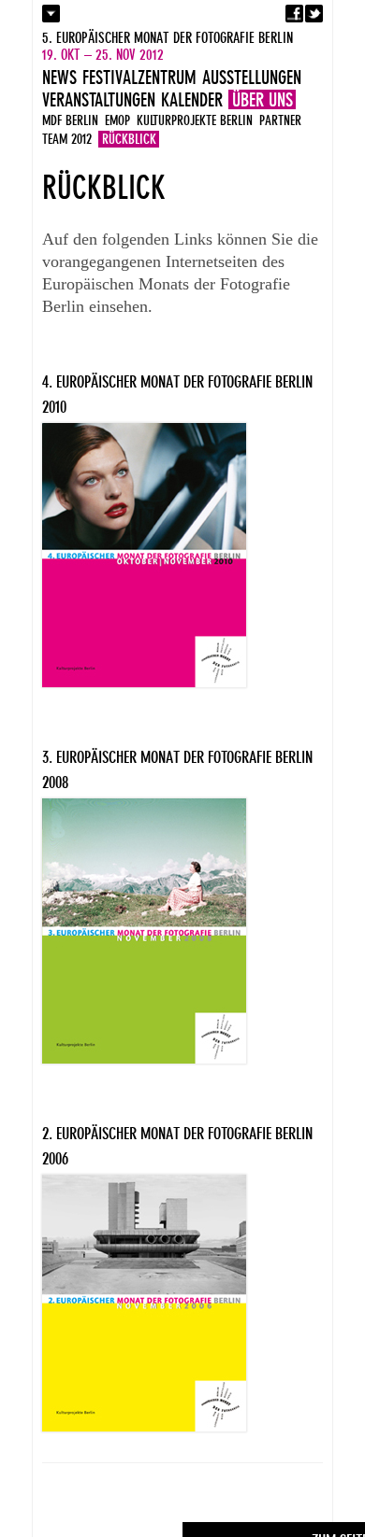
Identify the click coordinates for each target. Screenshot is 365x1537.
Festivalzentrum (139, 77)
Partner (280, 120)
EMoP (117, 120)
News (59, 77)
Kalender (192, 100)
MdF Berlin (70, 120)
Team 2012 (67, 139)
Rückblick (129, 139)
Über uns (262, 100)
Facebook (294, 13)
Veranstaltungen (98, 100)
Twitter (314, 13)
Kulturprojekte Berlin (195, 120)
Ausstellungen (251, 77)
